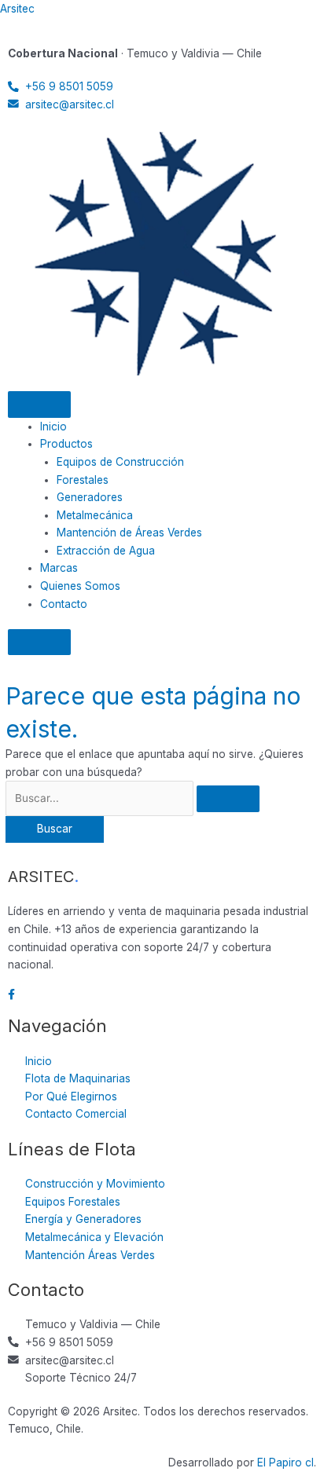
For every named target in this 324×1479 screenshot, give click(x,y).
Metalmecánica (95, 515)
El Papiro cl (285, 1462)
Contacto (63, 604)
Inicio (53, 426)
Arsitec (17, 8)
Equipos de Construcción (120, 462)
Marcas (59, 568)
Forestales (83, 480)
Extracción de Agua (106, 550)
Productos (66, 443)
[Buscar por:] (133, 798)
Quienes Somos (80, 586)
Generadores (90, 497)
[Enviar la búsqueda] (228, 798)
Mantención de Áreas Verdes (129, 532)
